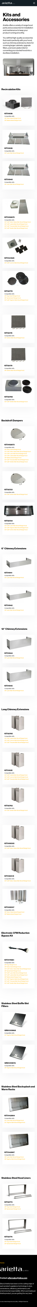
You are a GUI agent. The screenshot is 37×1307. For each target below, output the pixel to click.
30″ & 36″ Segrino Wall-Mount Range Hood (16, 300)
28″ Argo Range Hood (10, 965)
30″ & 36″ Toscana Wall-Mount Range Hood (16, 226)
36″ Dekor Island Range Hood (12, 118)
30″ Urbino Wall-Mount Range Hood (14, 338)
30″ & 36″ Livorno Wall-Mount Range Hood (16, 263)
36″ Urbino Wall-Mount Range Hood (14, 370)
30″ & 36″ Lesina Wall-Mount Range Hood (15, 224)
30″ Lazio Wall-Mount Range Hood (14, 153)
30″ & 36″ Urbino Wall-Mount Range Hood (16, 494)
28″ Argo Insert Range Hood (12, 296)
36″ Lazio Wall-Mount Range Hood (14, 184)
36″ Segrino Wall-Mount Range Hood (14, 1068)
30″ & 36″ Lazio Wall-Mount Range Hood (15, 453)
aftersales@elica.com (17, 1278)
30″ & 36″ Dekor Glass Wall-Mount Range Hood (17, 222)
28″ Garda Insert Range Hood (12, 298)
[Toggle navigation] (29, 3)
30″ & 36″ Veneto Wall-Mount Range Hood (16, 228)
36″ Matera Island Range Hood (12, 120)
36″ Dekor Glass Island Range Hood (14, 912)
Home (2, 1263)
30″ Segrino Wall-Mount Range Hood (14, 1035)
